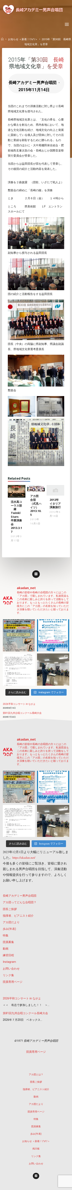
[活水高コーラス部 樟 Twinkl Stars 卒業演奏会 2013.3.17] (16, 491)
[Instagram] (36, 574)
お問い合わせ (11, 968)
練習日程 (8, 955)
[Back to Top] (36, 1072)
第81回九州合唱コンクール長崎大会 (22, 713)
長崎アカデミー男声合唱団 (19, 895)
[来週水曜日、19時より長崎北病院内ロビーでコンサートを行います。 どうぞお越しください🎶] (19, 635)
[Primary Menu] (66, 24)
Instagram (9, 962)
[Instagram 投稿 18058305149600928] (53, 635)
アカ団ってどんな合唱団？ (19, 902)
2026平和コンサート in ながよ (19, 704)
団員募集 (8, 942)
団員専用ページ (12, 982)
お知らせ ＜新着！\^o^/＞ (23, 39)
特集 (5, 935)
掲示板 (36, 1148)
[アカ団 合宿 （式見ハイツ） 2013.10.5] (36, 488)
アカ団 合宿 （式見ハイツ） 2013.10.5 (35, 505)
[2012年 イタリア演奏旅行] (55, 490)
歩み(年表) (9, 929)
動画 (5, 948)
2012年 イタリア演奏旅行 (56, 503)
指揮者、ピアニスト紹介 (18, 915)
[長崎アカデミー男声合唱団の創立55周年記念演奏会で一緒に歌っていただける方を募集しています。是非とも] (19, 669)
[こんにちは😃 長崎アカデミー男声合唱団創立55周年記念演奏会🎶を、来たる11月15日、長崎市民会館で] (53, 669)
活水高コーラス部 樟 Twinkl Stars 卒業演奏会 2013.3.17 (16, 517)
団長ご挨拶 (10, 909)
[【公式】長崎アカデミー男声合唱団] (33, 9)
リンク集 (8, 975)
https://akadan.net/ (23, 857)
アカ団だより (11, 922)
